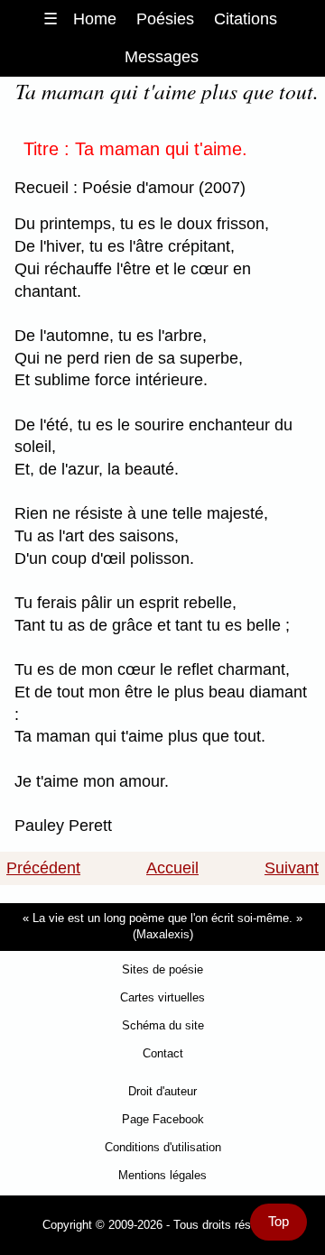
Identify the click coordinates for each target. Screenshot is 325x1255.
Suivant (292, 868)
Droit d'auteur (162, 1091)
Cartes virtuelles (162, 997)
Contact (163, 1053)
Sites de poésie (162, 969)
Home (94, 19)
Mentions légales (162, 1175)
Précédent (43, 868)
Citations (245, 19)
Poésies (165, 19)
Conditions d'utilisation (163, 1147)
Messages (162, 57)
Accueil (172, 868)
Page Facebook (163, 1119)
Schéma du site (163, 1025)
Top (278, 1221)
